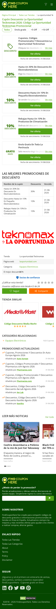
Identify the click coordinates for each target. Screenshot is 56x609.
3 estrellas (45, 282)
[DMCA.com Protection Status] (28, 599)
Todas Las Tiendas (27, 15)
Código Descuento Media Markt (20, 323)
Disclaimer (7, 560)
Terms (5, 552)
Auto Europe (22, 358)
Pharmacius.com (24, 370)
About (5, 548)
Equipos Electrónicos (29, 266)
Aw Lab (20, 392)
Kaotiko (20, 403)
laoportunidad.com (28, 261)
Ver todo (49, 417)
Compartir (43, 291)
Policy (5, 556)
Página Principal (9, 15)
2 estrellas (41, 282)
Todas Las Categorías (12, 544)
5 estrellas (52, 282)
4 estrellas (48, 282)
